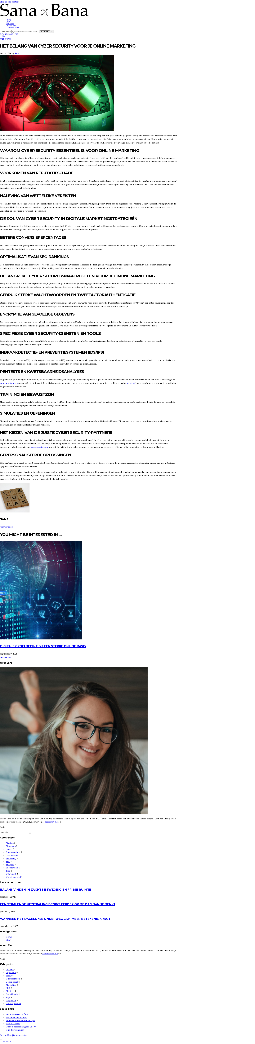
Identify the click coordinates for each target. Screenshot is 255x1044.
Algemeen (11, 846)
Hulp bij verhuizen (15, 1029)
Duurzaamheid (13, 27)
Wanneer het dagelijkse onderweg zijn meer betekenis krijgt (55, 919)
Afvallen (10, 843)
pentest (131, 383)
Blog (8, 22)
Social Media (12, 867)
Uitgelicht (11, 874)
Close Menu (5, 1041)
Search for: (5, 32)
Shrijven (10, 24)
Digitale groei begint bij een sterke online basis (43, 646)
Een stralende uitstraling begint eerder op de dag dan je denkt (57, 904)
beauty (9, 849)
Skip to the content (9, 1)
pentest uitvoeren (9, 383)
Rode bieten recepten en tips (20, 1020)
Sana (17, 53)
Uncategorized (13, 877)
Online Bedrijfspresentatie (13, 1035)
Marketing (5, 39)
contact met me (50, 821)
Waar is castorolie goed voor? (21, 1026)
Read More (5, 657)
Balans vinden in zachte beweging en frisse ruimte (45, 889)
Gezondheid (11, 26)
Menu (2, 36)
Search (45, 32)
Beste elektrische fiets (17, 1014)
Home (8, 20)
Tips (8, 870)
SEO (8, 861)
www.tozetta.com (39, 447)
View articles (6, 526)
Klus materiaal (13, 1023)
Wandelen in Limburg (16, 1017)
